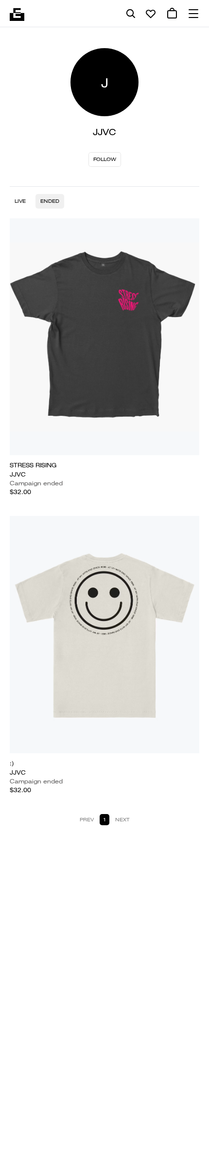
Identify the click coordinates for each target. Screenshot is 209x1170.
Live (20, 201)
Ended (49, 201)
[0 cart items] (172, 13)
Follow (104, 159)
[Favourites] (150, 13)
